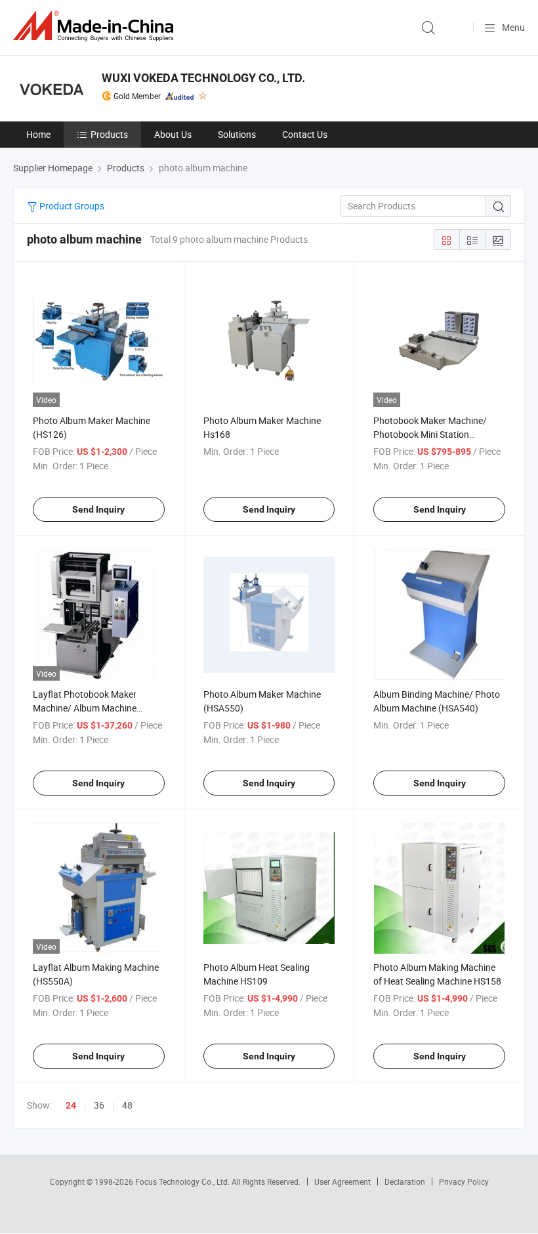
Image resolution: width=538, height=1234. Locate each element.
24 (71, 1105)
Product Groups (70, 206)
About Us (173, 134)
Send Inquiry (98, 509)
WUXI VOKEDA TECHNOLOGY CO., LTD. (203, 78)
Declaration (404, 1181)
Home (38, 134)
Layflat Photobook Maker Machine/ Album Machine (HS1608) (84, 708)
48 (127, 1105)
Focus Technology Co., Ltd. (183, 1181)
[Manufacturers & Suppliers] (95, 26)
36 (99, 1105)
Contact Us (304, 134)
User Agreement (342, 1181)
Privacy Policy (464, 1181)
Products (109, 134)
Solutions (237, 134)
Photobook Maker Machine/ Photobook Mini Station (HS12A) (430, 434)
